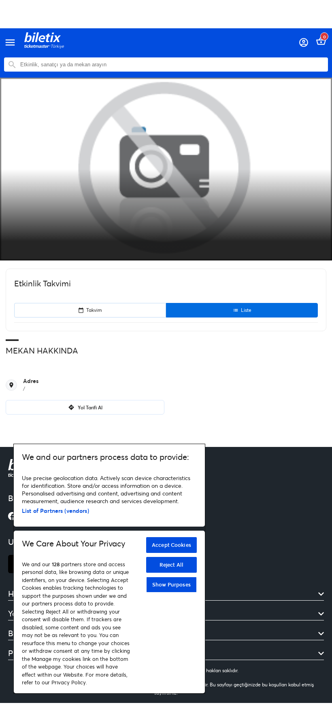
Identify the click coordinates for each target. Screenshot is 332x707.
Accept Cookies (171, 544)
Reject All (171, 564)
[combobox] (172, 64)
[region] (109, 568)
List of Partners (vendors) (55, 510)
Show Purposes (171, 584)
